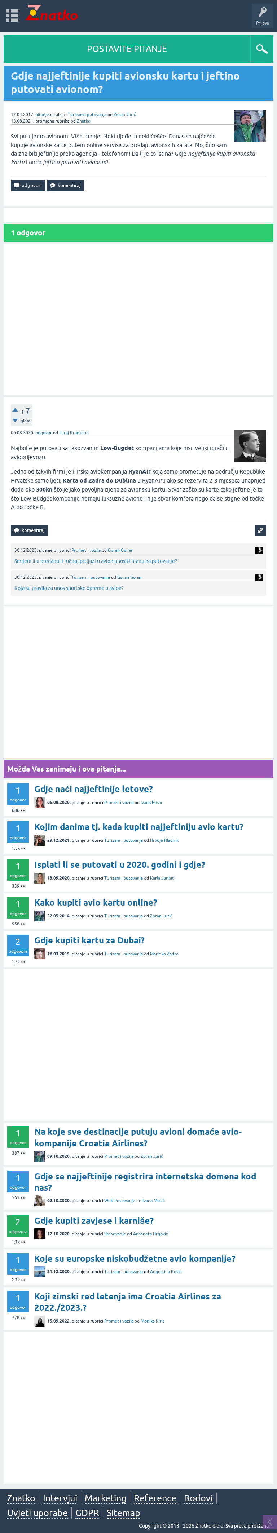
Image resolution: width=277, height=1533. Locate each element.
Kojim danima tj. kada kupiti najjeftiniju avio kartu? (138, 827)
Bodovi (198, 1498)
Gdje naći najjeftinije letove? (93, 789)
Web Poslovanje (119, 1200)
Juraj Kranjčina (73, 432)
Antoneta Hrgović (150, 1233)
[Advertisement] (138, 319)
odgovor (43, 432)
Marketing (105, 1498)
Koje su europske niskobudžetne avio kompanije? (135, 1258)
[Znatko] (51, 12)
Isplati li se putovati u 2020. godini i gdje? (119, 864)
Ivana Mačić (153, 1200)
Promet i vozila (86, 550)
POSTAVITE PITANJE (127, 49)
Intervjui (60, 1498)
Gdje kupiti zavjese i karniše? (94, 1221)
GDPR (87, 1513)
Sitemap (123, 1513)
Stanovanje (115, 1233)
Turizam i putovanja (87, 114)
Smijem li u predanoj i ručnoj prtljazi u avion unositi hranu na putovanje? (95, 561)
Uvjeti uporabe (37, 1513)
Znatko (84, 121)
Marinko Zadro (164, 953)
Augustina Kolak (166, 1271)
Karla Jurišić (162, 878)
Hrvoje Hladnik (164, 840)
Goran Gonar (120, 550)
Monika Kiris (152, 1321)
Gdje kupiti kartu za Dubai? (89, 940)
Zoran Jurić (125, 114)
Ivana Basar (152, 802)
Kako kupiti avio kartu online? (95, 902)
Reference (155, 1498)
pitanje (42, 114)
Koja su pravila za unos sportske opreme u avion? (69, 588)
